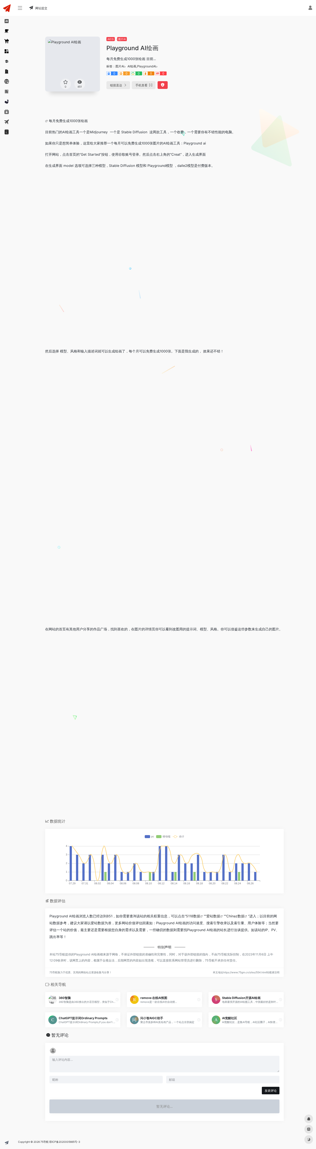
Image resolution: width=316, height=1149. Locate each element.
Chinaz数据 (235, 916)
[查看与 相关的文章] (47, 121)
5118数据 (193, 916)
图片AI (122, 39)
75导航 (44, 1141)
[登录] (310, 8)
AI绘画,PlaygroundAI (141, 66)
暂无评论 (60, 1035)
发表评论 (271, 1090)
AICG (110, 39)
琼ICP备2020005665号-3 (64, 1141)
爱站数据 (213, 916)
